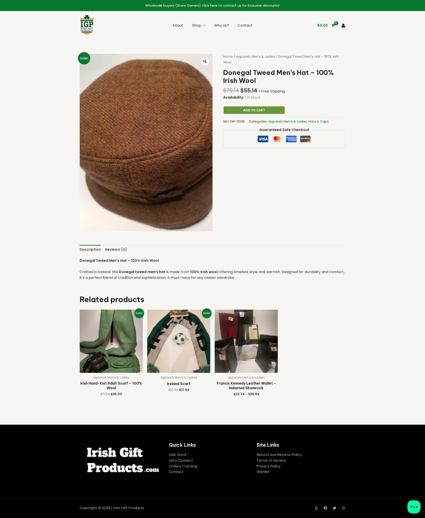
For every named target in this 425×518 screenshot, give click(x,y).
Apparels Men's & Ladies (255, 56)
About (178, 25)
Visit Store (177, 454)
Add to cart (254, 110)
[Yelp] (316, 508)
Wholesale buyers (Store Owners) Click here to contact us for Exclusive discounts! (212, 5)
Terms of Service (271, 460)
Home (228, 56)
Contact (245, 25)
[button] (203, 25)
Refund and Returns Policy (279, 454)
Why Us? (221, 25)
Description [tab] (90, 249)
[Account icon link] (343, 25)
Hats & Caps (319, 121)
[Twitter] (334, 508)
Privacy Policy (268, 466)
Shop (196, 25)
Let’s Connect (181, 460)
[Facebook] (325, 508)
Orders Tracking (183, 466)
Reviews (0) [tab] (116, 249)
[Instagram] (343, 508)
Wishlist (263, 471)
